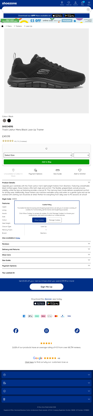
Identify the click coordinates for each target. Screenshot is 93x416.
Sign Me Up (46, 286)
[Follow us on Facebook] (15, 330)
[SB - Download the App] (46, 17)
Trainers (19, 26)
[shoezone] (9, 3)
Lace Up (29, 26)
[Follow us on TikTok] (77, 330)
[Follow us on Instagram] (46, 330)
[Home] (2, 26)
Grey (18, 238)
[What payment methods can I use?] (46, 316)
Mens (9, 26)
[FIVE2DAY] (46, 20)
